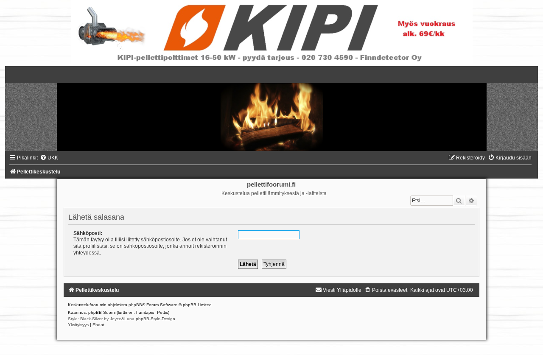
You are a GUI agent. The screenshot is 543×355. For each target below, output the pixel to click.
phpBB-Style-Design (155, 318)
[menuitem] (49, 158)
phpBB (135, 304)
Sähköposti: (87, 233)
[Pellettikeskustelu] (271, 108)
